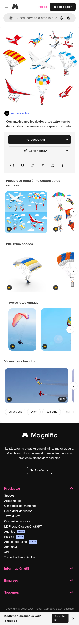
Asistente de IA (14, 501)
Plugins (13, 537)
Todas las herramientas (19, 557)
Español (39, 470)
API (6, 552)
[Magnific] (39, 436)
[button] (39, 470)
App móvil (11, 547)
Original (27, 36)
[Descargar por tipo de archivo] (67, 139)
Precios (41, 7)
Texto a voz (12, 516)
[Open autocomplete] (9, 18)
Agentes (14, 531)
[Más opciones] (62, 165)
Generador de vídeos (18, 511)
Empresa (11, 580)
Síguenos (11, 592)
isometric (51, 411)
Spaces (9, 495)
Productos (12, 488)
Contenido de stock (17, 521)
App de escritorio (20, 542)
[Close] (73, 618)
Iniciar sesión (62, 7)
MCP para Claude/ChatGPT (23, 526)
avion (34, 411)
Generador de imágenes (20, 506)
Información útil (16, 568)
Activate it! (59, 618)
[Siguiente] (73, 212)
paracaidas (15, 411)
